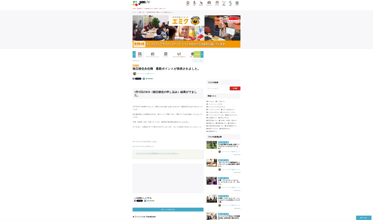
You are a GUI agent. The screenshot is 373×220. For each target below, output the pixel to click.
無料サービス (212, 128)
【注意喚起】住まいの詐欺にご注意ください (154, 8)
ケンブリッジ (212, 109)
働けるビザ (230, 115)
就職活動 (220, 123)
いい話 (219, 101)
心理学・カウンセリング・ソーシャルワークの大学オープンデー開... (229, 200)
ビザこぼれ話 (227, 109)
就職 (209, 123)
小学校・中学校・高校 (227, 120)
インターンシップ (213, 104)
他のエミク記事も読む (168, 209)
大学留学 (211, 118)
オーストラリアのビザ (215, 107)
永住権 (231, 123)
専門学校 (211, 120)
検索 (235, 88)
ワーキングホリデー (214, 115)
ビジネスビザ (212, 112)
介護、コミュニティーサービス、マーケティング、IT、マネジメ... (229, 182)
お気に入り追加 (198, 60)
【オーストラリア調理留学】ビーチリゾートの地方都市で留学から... (229, 164)
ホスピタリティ (227, 112)
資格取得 (211, 131)
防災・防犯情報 (137, 8)
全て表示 (197, 54)
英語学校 (224, 128)
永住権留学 (229, 126)
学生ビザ (223, 118)
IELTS (209, 101)
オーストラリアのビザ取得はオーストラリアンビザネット (158, 153)
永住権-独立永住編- (214, 126)
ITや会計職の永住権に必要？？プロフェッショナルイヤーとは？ (229, 146)
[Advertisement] (150, 178)
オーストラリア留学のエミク (146, 73)
